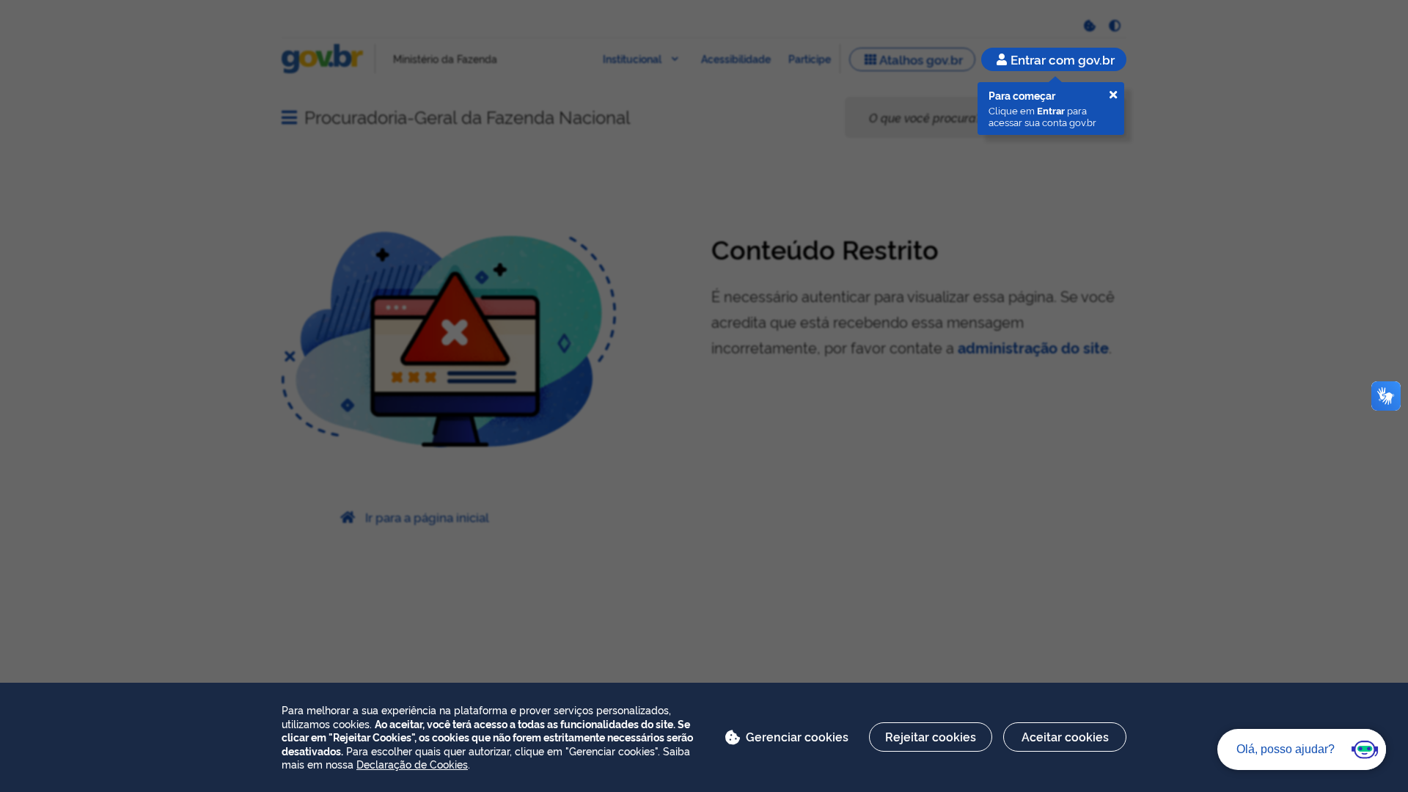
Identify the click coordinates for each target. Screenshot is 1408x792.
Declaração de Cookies (412, 764)
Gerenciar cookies (797, 736)
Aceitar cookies (1065, 736)
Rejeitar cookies (930, 736)
